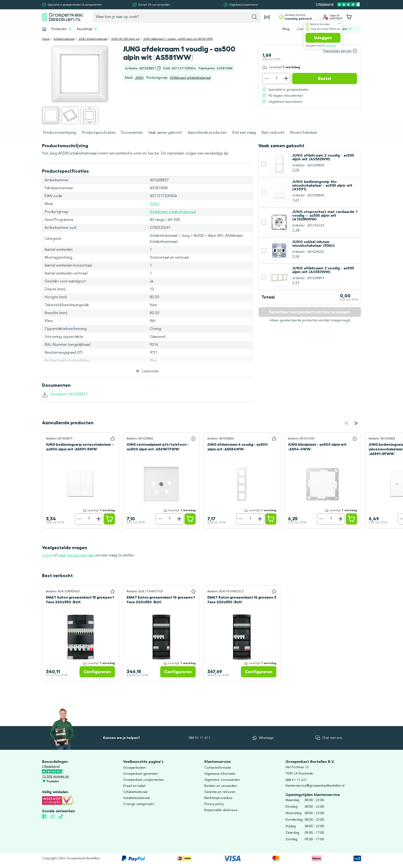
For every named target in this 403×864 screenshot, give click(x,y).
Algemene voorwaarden (222, 780)
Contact (303, 29)
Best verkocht (273, 133)
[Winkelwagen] (349, 17)
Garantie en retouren (220, 792)
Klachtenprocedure (218, 798)
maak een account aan (76, 555)
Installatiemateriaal (136, 798)
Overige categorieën (138, 804)
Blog (285, 29)
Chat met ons (332, 738)
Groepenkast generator (140, 773)
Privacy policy (214, 804)
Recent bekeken (303, 133)
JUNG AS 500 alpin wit (125, 39)
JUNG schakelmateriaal (92, 39)
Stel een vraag (244, 133)
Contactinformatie (217, 767)
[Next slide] (356, 423)
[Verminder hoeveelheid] (266, 78)
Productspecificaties (98, 133)
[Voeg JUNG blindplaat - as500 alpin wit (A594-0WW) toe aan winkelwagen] (351, 519)
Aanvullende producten (207, 133)
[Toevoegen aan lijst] (112, 438)
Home (46, 39)
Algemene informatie (219, 773)
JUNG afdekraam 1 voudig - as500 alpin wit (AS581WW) (178, 39)
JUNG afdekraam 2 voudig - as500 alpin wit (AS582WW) (323, 157)
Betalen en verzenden (220, 786)
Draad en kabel (134, 786)
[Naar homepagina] (62, 16)
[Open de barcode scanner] (267, 17)
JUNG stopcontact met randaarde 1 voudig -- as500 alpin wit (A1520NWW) (325, 215)
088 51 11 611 (199, 738)
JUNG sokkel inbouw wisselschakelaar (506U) (313, 244)
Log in (47, 555)
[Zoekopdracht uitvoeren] (254, 17)
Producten (59, 29)
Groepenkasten (134, 767)
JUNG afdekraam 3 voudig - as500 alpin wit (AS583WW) (323, 270)
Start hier (331, 46)
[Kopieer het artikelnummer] (159, 68)
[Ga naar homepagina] (44, 29)
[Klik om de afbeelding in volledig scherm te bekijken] (50, 115)
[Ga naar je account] (325, 17)
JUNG (139, 77)
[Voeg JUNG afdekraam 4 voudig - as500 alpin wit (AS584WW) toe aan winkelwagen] (270, 519)
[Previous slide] (346, 423)
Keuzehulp (84, 29)
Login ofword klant (336, 17)
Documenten (132, 133)
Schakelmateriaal (64, 39)
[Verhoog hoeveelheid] (286, 78)
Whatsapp (266, 738)
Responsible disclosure (221, 810)
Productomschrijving (59, 133)
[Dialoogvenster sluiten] (339, 23)
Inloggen (323, 38)
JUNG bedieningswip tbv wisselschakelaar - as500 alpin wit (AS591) (322, 185)
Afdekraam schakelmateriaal (190, 77)
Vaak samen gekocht (165, 133)
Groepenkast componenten (143, 780)
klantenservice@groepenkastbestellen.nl (314, 785)
